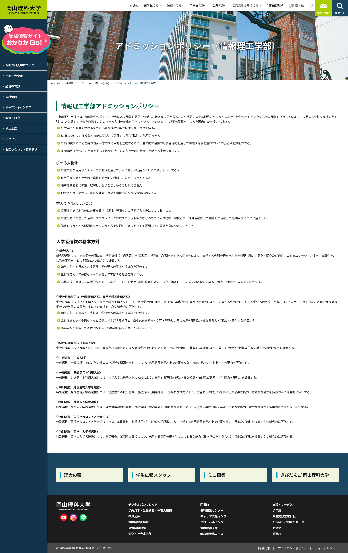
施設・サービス (282, 504)
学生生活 (11, 128)
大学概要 (68, 83)
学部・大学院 (14, 76)
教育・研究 (12, 118)
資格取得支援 (209, 528)
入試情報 (11, 97)
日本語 (299, 5)
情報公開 (264, 548)
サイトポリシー (325, 548)
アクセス (11, 139)
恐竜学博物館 (137, 528)
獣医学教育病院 (138, 522)
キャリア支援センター (214, 516)
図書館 (204, 504)
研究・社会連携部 (140, 533)
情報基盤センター (211, 510)
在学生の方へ (152, 5)
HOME (57, 83)
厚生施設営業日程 (284, 516)
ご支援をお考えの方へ (246, 5)
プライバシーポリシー (292, 548)
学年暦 (276, 510)
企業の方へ (219, 5)
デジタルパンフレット (143, 504)
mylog (134, 5)
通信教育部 (12, 86)
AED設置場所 (275, 5)
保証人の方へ (175, 5)
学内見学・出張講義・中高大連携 (150, 510)
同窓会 (276, 528)
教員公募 (134, 516)
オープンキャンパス (18, 107)
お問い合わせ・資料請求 (21, 149)
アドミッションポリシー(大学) (93, 83)
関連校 (276, 533)
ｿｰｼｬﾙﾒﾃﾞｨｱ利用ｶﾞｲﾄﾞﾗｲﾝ (288, 522)
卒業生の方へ (198, 5)
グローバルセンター (213, 522)
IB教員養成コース (211, 533)
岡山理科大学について (19, 65)
